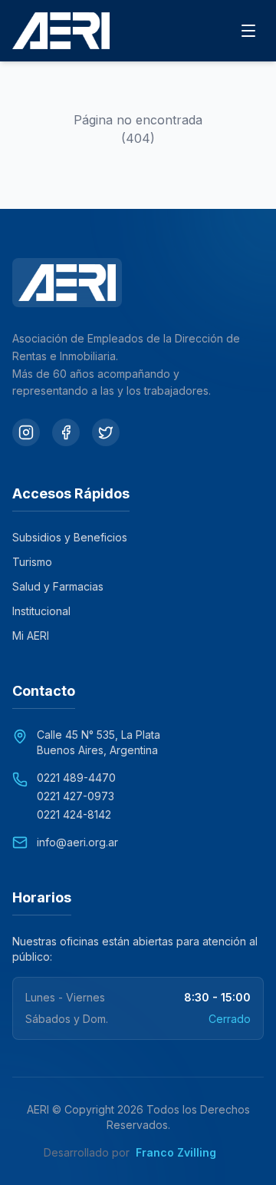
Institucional (41, 610)
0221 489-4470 (76, 777)
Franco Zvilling (184, 1152)
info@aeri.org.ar (77, 842)
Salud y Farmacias (58, 586)
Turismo (32, 561)
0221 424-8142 (74, 814)
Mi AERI (30, 635)
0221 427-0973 (75, 796)
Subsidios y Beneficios (69, 537)
